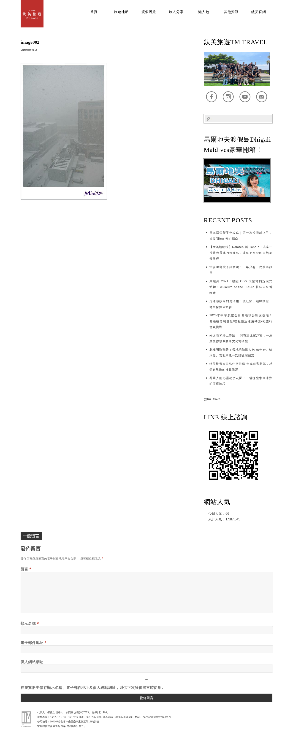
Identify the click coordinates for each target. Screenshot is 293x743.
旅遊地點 (121, 12)
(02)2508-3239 (123, 717)
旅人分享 (176, 12)
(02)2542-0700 (58, 717)
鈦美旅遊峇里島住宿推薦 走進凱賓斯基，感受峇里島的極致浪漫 (240, 367)
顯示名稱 (30, 623)
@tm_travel (212, 399)
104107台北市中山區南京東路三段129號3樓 (74, 721)
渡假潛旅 (148, 12)
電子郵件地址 (34, 642)
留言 (26, 568)
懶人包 (203, 12)
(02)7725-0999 (94, 717)
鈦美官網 (258, 12)
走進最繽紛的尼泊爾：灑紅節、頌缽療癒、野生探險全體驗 (240, 304)
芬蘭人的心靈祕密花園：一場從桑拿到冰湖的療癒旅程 (240, 381)
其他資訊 (231, 12)
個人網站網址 (32, 661)
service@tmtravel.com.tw (157, 717)
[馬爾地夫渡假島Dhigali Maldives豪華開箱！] (237, 201)
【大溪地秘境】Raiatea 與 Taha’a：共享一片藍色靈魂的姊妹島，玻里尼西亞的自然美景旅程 (240, 252)
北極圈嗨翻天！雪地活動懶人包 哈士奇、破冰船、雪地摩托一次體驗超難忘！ (240, 352)
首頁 (94, 12)
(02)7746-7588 (76, 717)
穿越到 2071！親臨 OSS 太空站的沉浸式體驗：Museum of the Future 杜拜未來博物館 (240, 287)
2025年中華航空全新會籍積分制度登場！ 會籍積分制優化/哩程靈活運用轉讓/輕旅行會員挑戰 (240, 321)
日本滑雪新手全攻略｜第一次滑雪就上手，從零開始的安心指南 (240, 235)
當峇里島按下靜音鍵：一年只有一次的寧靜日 (240, 270)
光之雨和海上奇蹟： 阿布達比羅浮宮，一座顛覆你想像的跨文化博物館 (240, 338)
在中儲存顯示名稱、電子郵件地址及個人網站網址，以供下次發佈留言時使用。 (93, 687)
